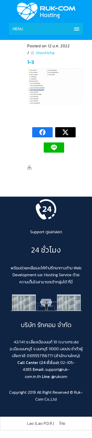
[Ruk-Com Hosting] (46, 11)
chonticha (45, 53)
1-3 (30, 62)
